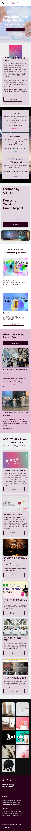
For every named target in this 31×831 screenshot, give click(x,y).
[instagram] (6, 827)
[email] (13, 35)
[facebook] (3, 827)
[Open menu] (27, 3)
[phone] (17, 35)
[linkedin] (8, 827)
